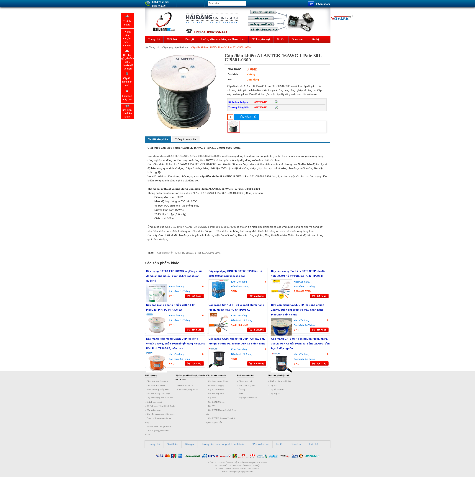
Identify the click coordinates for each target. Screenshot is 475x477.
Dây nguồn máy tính (248, 398)
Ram (241, 393)
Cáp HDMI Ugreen (216, 402)
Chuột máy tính (245, 381)
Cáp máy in (275, 393)
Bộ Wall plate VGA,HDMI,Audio (161, 406)
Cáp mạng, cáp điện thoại (175, 47)
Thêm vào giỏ (246, 116)
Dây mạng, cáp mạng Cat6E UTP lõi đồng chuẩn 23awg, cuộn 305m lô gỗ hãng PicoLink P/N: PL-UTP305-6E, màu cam (175, 343)
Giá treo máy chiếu (216, 393)
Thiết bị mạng (151, 375)
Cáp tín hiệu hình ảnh (216, 375)
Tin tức (281, 39)
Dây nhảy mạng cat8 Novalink (160, 398)
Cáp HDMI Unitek (216, 389)
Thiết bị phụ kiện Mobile (280, 381)
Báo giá (189, 39)
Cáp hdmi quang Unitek (218, 381)
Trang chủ (154, 39)
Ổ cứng (242, 389)
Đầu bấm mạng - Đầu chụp (158, 393)
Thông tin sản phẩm (185, 139)
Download (298, 39)
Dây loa (273, 385)
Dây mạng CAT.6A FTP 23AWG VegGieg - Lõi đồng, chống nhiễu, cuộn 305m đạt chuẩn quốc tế (174, 276)
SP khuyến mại (261, 39)
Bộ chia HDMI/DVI (185, 385)
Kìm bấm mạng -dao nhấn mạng (161, 414)
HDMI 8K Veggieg (216, 385)
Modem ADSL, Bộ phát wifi (159, 426)
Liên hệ (315, 39)
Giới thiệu (172, 39)
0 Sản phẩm (323, 4)
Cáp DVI (212, 398)
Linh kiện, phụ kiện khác (279, 375)
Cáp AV (211, 406)
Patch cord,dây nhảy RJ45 (158, 389)
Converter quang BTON (187, 389)
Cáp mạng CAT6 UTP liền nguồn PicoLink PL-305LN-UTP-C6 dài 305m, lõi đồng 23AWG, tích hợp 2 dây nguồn (300, 343)
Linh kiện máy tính (245, 375)
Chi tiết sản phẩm (158, 139)
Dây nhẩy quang (154, 410)
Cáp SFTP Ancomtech (156, 385)
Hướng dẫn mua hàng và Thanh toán (223, 39)
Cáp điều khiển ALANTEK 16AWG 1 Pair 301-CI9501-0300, (189, 252)
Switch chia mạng (154, 402)
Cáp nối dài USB (277, 389)
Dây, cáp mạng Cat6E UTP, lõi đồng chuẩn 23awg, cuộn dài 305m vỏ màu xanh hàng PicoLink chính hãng (297, 309)
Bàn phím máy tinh (247, 385)
